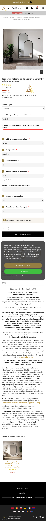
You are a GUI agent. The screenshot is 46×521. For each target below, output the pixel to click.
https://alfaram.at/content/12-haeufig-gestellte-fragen (22, 403)
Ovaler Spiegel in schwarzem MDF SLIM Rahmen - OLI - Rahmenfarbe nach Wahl (12, 464)
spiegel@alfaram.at (26, 357)
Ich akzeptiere (23, 271)
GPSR (4, 283)
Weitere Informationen (23, 276)
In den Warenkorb (24, 234)
